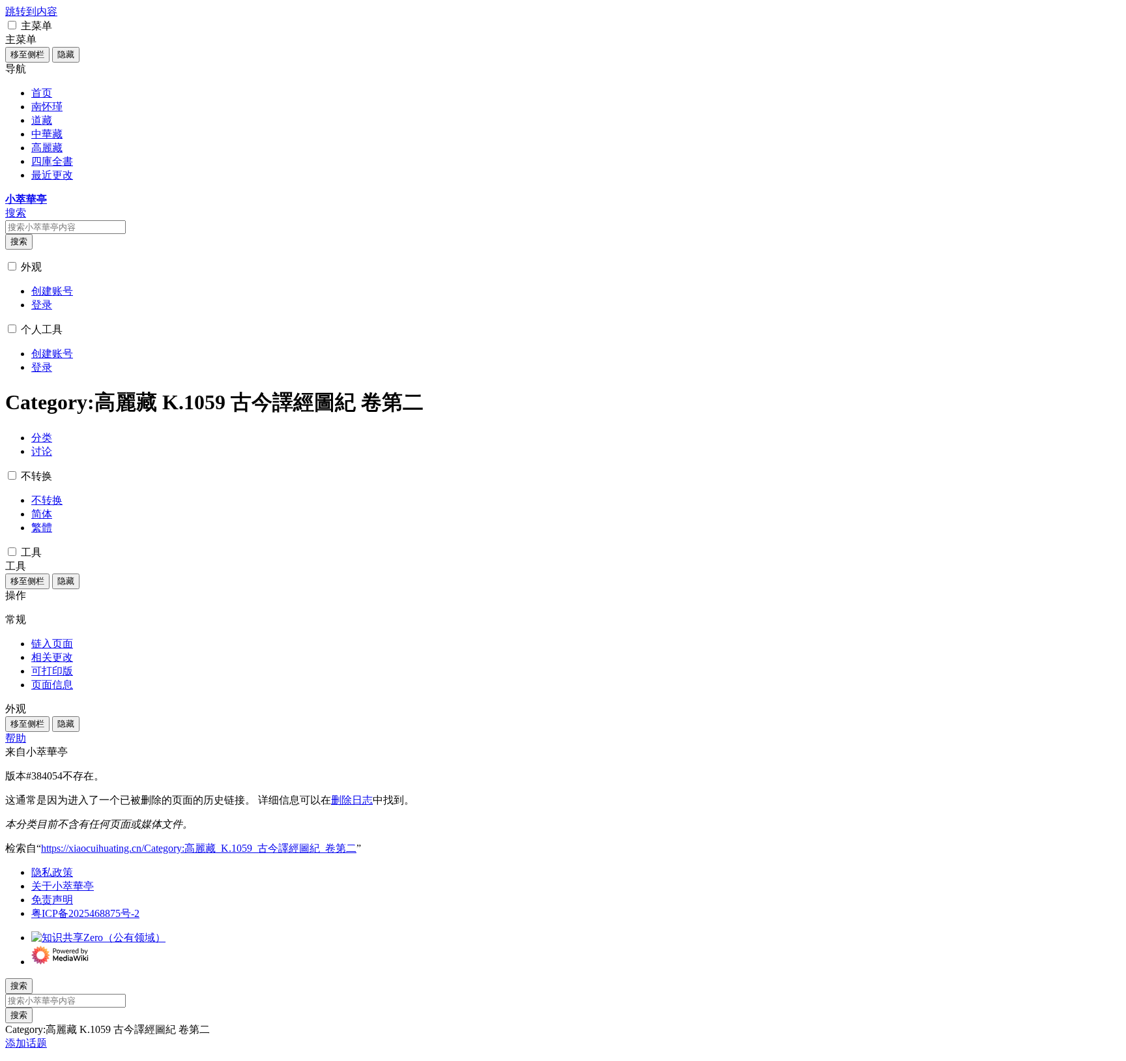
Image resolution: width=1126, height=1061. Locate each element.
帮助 (15, 738)
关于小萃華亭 (62, 886)
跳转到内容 (31, 11)
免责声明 (52, 899)
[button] (12, 25)
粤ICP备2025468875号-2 (85, 913)
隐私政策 (52, 872)
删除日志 (352, 800)
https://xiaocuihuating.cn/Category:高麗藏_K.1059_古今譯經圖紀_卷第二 (198, 848)
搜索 (18, 241)
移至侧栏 (27, 54)
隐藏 (65, 54)
